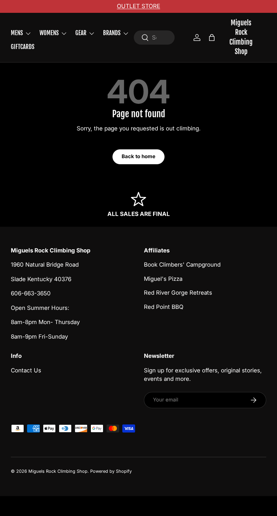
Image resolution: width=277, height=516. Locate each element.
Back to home (138, 156)
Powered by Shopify (111, 471)
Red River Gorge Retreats (178, 292)
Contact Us (26, 370)
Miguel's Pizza (163, 278)
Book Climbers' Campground (182, 264)
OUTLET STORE (138, 6)
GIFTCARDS (22, 46)
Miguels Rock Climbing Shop (57, 471)
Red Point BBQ (163, 306)
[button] (211, 37)
